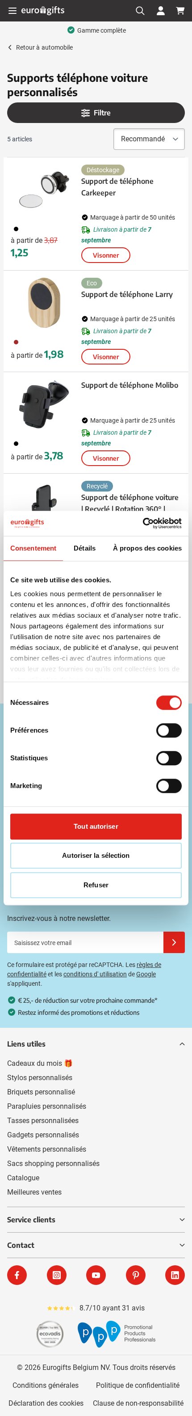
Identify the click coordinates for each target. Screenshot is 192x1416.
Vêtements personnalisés (46, 1149)
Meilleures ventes (34, 1192)
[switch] (169, 730)
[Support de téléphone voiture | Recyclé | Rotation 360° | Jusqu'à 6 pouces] (44, 506)
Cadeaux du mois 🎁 (40, 1063)
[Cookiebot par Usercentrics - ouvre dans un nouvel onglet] (143, 523)
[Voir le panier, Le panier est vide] (180, 10)
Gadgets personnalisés (43, 1135)
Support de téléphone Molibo (129, 385)
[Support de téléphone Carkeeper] (44, 190)
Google (146, 974)
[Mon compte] (160, 10)
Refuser (96, 885)
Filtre (102, 112)
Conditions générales (46, 1385)
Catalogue (23, 1178)
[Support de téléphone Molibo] (44, 404)
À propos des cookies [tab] (147, 548)
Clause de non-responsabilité (138, 1403)
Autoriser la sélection (95, 855)
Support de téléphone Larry (127, 294)
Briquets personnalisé (41, 1092)
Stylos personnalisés (39, 1077)
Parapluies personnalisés (46, 1106)
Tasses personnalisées (43, 1120)
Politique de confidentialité (137, 1385)
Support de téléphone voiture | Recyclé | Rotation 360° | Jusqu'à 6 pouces (130, 509)
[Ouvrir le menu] (12, 10)
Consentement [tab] (33, 548)
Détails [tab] (85, 548)
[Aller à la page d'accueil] (42, 10)
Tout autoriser (96, 826)
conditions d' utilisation (95, 974)
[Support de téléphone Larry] (44, 303)
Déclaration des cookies (45, 1403)
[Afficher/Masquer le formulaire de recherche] (140, 10)
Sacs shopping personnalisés (53, 1163)
